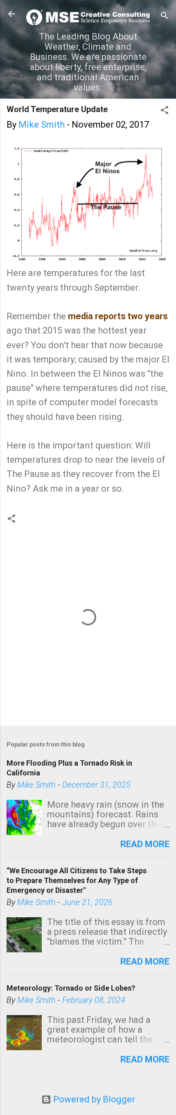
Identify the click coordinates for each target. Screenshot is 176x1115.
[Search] (164, 16)
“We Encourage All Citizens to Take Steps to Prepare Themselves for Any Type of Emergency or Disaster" (77, 880)
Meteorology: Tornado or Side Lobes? (71, 988)
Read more (144, 844)
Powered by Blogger (93, 1099)
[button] (164, 111)
